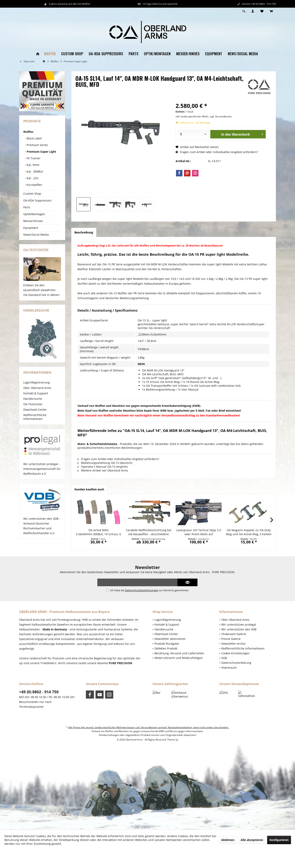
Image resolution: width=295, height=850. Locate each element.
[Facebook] (179, 173)
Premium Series (37, 145)
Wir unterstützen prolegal (238, 624)
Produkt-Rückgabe (167, 643)
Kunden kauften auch (89, 489)
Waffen (28, 132)
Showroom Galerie (233, 634)
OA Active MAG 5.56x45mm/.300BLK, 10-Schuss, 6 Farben (98, 532)
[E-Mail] (187, 173)
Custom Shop (32, 193)
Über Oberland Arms (37, 388)
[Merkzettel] (261, 11)
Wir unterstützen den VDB (238, 629)
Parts (26, 207)
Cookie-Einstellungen (235, 653)
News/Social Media (36, 234)
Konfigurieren (279, 840)
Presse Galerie (231, 639)
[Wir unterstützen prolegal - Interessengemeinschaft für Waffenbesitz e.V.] (42, 445)
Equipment (30, 228)
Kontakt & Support (35, 393)
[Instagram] (195, 173)
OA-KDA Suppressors (37, 200)
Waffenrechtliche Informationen (34, 417)
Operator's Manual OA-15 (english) (104, 466)
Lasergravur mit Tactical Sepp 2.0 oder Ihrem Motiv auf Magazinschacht (198, 532)
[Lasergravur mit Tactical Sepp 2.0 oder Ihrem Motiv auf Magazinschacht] (199, 512)
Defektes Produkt (166, 648)
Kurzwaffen (34, 185)
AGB (224, 658)
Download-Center (35, 409)
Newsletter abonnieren (170, 639)
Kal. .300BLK (34, 171)
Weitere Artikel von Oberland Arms (104, 470)
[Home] (37, 54)
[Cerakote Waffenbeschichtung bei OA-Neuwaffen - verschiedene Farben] (149, 512)
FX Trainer (33, 158)
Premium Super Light (41, 151)
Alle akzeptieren (252, 840)
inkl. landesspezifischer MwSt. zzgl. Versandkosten (204, 116)
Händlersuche (32, 399)
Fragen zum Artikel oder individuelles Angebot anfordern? (218, 152)
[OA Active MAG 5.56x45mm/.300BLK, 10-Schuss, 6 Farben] (98, 512)
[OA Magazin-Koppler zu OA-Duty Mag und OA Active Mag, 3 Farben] (249, 512)
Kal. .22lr (32, 178)
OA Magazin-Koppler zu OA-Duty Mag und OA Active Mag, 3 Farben (249, 532)
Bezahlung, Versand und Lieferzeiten (179, 653)
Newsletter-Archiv (233, 643)
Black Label (34, 138)
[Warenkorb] (271, 11)
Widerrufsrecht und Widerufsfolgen (179, 658)
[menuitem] (271, 11)
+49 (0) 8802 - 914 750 (39, 692)
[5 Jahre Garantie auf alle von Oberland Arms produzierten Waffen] (42, 91)
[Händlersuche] (42, 338)
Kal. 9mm (32, 165)
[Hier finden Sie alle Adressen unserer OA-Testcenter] (42, 269)
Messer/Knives (33, 221)
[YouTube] (100, 694)
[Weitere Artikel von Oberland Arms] (259, 86)
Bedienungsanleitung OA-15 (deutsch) (106, 463)
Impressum (229, 667)
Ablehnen (227, 840)
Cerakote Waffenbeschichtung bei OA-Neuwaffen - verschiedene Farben (148, 532)
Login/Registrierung (36, 382)
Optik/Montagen (34, 214)
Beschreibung (83, 232)
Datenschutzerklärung (236, 663)
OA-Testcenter (33, 404)
